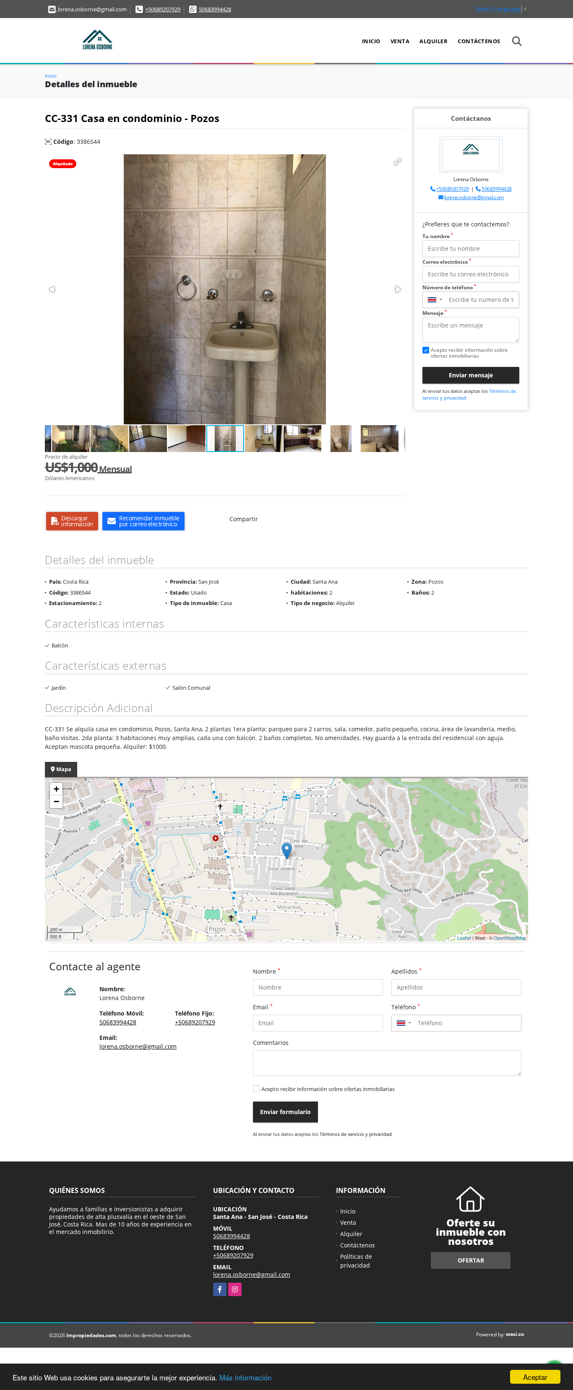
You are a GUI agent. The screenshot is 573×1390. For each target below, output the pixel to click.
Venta (400, 41)
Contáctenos (479, 41)
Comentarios (271, 1043)
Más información (245, 1377)
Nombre (266, 971)
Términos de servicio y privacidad (356, 1134)
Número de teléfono (449, 287)
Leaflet (464, 937)
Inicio (371, 41)
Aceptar (535, 1377)
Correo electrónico (446, 261)
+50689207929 (162, 9)
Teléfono (405, 1007)
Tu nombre (437, 236)
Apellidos (406, 971)
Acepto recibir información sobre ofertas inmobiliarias (328, 1089)
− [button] (56, 801)
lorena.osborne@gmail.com (474, 197)
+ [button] (56, 789)
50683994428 (215, 9)
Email (263, 1007)
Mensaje (434, 313)
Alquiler (433, 41)
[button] (397, 162)
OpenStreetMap (510, 937)
